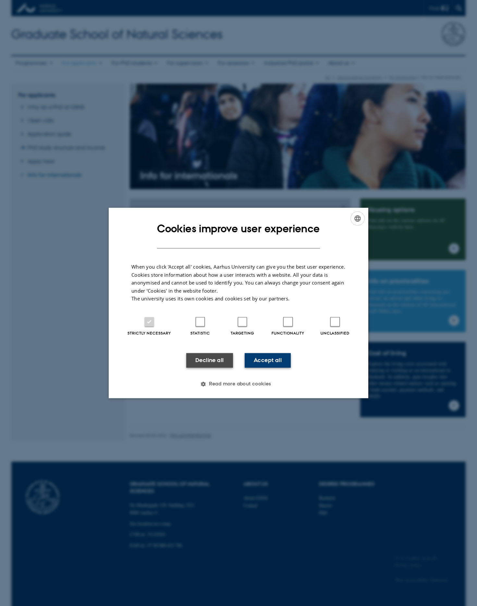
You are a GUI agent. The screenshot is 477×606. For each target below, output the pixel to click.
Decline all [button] (209, 360)
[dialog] (238, 303)
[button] (238, 384)
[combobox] (357, 218)
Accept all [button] (268, 360)
